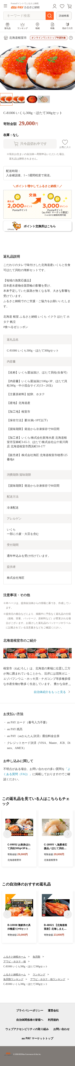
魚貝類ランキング (13, 979)
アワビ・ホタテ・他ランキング (47, 979)
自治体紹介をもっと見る (50, 692)
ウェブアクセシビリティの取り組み (27, 1029)
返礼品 (7, 28)
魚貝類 (36, 956)
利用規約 (53, 1019)
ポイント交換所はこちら (40, 226)
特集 (52, 28)
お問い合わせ (61, 1029)
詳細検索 (64, 15)
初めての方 (67, 28)
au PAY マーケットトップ (37, 1038)
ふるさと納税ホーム (14, 956)
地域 (37, 28)
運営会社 (53, 1010)
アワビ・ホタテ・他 (14, 961)
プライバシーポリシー (29, 1010)
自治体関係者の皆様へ (29, 1019)
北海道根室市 (18, 37)
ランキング (22, 28)
